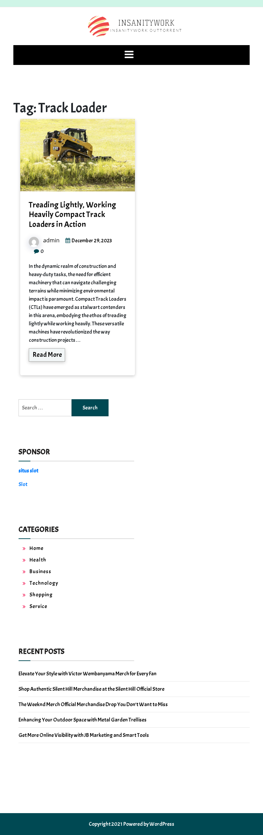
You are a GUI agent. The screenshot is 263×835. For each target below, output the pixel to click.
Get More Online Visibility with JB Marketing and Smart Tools (83, 735)
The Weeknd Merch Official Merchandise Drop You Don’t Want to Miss (93, 704)
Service (38, 606)
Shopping (41, 594)
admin (51, 240)
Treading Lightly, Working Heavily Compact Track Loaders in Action (72, 215)
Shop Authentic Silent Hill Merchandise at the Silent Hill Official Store (91, 689)
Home (36, 548)
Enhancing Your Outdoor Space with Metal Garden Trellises (82, 719)
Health (37, 559)
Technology (43, 583)
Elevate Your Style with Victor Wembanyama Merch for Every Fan (87, 673)
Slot (22, 484)
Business (40, 571)
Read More (47, 354)
